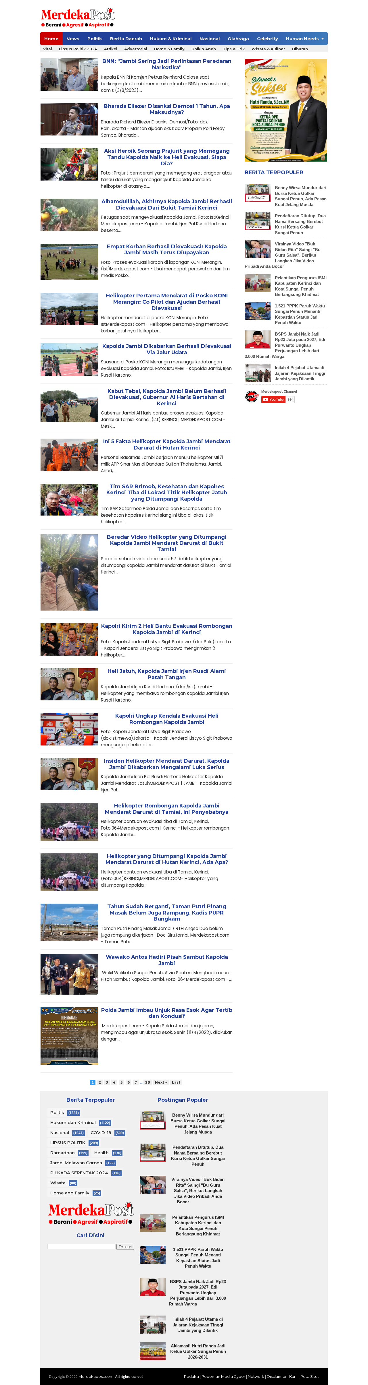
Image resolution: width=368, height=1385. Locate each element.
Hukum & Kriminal (170, 38)
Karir (293, 1376)
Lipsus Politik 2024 (78, 49)
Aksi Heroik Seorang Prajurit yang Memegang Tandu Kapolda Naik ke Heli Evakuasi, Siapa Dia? (167, 157)
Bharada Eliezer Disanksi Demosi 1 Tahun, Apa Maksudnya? (167, 109)
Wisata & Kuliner (268, 49)
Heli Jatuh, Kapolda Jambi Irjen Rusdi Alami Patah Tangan (167, 674)
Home (51, 38)
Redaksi (191, 1376)
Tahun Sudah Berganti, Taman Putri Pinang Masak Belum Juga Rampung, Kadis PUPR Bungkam (166, 913)
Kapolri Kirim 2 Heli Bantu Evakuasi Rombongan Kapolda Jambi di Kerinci (166, 629)
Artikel (110, 49)
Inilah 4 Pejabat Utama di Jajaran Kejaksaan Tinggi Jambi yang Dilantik (300, 373)
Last (176, 1082)
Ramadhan (62, 1152)
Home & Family (169, 49)
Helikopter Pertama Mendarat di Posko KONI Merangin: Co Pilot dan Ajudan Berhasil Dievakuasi (167, 302)
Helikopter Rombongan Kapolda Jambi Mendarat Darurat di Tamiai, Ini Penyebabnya (167, 809)
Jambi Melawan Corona (76, 1162)
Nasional (210, 38)
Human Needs (302, 38)
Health (101, 1152)
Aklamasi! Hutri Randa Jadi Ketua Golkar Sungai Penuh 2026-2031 (198, 1351)
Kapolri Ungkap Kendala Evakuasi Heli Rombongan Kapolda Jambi (166, 719)
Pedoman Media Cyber (223, 1376)
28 (147, 1082)
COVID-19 (101, 1132)
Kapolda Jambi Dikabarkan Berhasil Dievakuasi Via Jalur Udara (166, 349)
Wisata (58, 1183)
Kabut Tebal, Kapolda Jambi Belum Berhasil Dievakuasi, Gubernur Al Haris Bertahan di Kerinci (167, 397)
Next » (161, 1082)
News (72, 38)
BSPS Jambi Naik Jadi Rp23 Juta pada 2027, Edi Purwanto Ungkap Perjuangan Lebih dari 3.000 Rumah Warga (285, 345)
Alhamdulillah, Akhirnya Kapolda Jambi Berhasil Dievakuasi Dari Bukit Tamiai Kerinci (166, 205)
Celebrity (267, 38)
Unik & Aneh (203, 49)
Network (256, 1376)
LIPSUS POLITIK (67, 1142)
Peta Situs (309, 1376)
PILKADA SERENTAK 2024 (79, 1172)
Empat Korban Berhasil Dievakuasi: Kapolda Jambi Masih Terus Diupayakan (167, 250)
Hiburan (300, 49)
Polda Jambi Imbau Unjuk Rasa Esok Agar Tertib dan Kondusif (166, 1013)
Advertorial (135, 49)
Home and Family (69, 1193)
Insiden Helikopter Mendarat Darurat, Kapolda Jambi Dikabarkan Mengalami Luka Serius (166, 764)
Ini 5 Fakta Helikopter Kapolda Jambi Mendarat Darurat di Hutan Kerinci (167, 445)
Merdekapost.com (96, 1376)
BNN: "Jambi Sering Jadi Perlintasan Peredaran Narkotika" (166, 64)
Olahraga (238, 38)
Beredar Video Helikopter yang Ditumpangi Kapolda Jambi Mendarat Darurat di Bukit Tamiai (167, 543)
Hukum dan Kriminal (73, 1122)
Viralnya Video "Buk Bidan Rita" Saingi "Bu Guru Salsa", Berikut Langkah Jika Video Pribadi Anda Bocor (283, 255)
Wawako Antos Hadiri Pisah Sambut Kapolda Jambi (167, 960)
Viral (47, 49)
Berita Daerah (126, 38)
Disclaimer (277, 1376)
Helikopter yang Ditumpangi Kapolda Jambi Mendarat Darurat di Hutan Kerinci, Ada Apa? (167, 859)
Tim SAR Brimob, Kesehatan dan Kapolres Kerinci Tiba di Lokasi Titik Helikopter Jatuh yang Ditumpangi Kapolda (166, 493)
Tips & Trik (234, 49)
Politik (94, 38)
